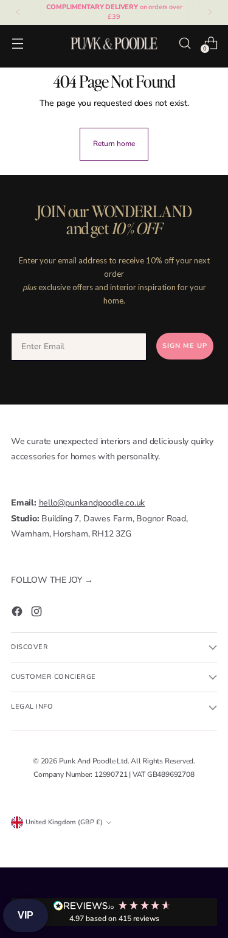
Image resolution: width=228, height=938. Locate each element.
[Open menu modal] (17, 42)
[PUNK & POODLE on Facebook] (18, 613)
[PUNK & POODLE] (114, 43)
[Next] (209, 12)
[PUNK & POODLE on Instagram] (37, 613)
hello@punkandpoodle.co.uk (92, 503)
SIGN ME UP (184, 345)
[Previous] (18, 12)
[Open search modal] (184, 42)
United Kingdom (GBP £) (64, 822)
